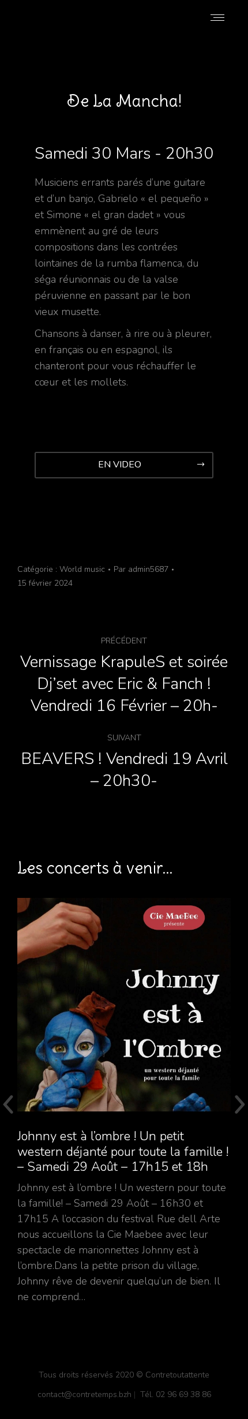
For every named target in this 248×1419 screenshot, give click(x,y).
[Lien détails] (124, 1004)
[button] (124, 465)
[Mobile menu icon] (217, 18)
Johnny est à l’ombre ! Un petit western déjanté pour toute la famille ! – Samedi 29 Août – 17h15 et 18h (122, 1151)
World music (82, 569)
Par (141, 569)
